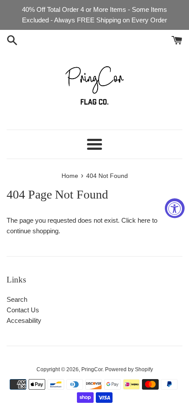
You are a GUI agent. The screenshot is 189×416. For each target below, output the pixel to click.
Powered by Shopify (129, 369)
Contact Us (23, 310)
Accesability (24, 320)
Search (17, 299)
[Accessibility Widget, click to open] (175, 208)
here (144, 220)
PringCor (91, 369)
